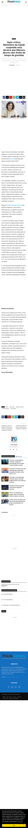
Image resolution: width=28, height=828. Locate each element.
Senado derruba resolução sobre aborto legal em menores (16, 487)
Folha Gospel (12, 65)
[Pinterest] (10, 97)
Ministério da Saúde (14, 205)
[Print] (23, 97)
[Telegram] (17, 97)
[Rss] (19, 687)
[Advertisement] (14, 22)
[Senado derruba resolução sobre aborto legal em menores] (5, 487)
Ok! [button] (14, 825)
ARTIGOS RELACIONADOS (8, 456)
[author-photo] (14, 442)
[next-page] (5, 508)
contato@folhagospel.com (12, 677)
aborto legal (12, 406)
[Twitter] (15, 687)
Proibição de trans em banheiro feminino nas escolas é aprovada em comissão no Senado (6, 428)
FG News (6, 6)
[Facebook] (4, 97)
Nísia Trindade (13, 408)
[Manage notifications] (24, 825)
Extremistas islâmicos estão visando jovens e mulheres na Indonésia (21, 427)
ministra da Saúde (5, 408)
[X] (7, 97)
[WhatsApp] (14, 97)
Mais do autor (19, 456)
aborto (12, 159)
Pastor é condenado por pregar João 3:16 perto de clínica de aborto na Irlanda (16, 494)
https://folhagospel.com (14, 446)
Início (2, 6)
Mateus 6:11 (4, 585)
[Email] (20, 97)
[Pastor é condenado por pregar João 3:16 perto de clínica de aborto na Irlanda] (5, 494)
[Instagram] (14, 450)
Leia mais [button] (20, 821)
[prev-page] (2, 508)
